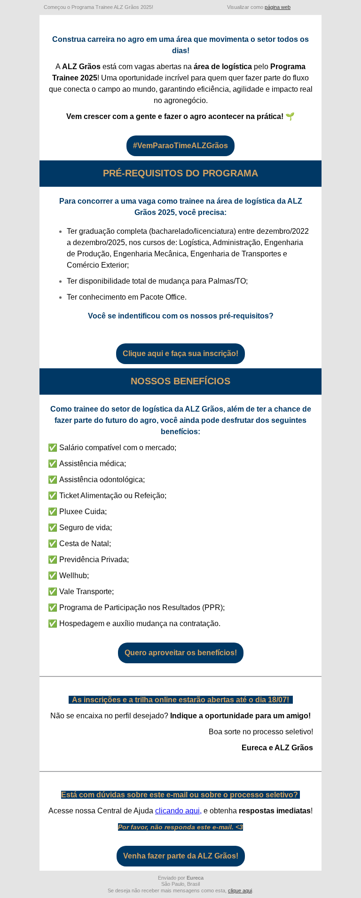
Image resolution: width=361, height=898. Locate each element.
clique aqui (240, 890)
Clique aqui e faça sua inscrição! (180, 354)
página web (277, 7)
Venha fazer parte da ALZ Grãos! (180, 856)
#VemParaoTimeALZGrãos (180, 146)
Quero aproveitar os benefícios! (181, 653)
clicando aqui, (178, 811)
